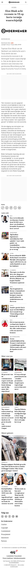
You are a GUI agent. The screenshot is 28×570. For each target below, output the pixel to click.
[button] (8, 558)
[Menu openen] (2, 2)
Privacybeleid (18, 556)
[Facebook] (9, 516)
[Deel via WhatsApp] (6, 207)
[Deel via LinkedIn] (19, 207)
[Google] (2, 516)
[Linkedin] (6, 516)
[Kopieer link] (2, 207)
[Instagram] (13, 516)
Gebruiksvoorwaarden (19, 558)
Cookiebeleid (10, 556)
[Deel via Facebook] (11, 207)
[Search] (26, 2)
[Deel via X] (15, 207)
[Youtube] (17, 516)
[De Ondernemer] (14, 2)
